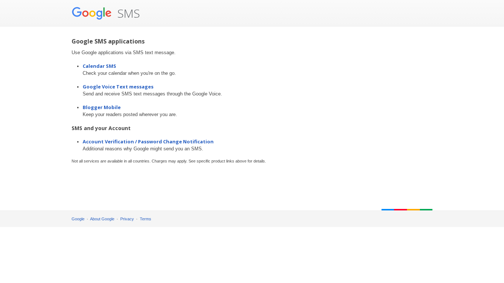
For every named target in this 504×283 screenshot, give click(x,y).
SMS (127, 13)
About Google (102, 219)
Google (78, 219)
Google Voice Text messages (118, 86)
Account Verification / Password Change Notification (148, 141)
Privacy (127, 219)
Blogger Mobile (102, 107)
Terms (145, 219)
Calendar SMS (99, 66)
